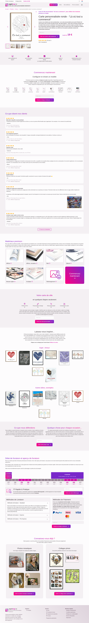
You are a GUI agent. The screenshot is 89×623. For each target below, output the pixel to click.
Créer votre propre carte (43, 444)
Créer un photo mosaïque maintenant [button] (24, 593)
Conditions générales (70, 612)
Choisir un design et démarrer (44, 99)
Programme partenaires (51, 618)
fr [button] (79, 1)
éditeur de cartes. (54, 342)
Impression (68, 617)
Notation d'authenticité (71, 610)
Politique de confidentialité (72, 614)
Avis (48, 610)
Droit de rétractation (70, 615)
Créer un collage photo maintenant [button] (64, 593)
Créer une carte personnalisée (44, 321)
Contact (49, 615)
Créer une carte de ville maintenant (48, 36)
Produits (29, 610)
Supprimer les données (52, 614)
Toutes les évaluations (45, 229)
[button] (7, 46)
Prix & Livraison (75, 4)
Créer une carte (53, 4)
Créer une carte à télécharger (72, 492)
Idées (60, 4)
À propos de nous (51, 612)
